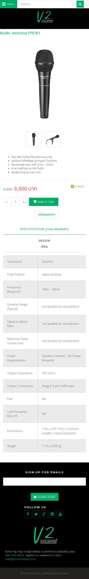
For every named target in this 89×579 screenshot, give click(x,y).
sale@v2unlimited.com (20, 559)
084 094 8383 (14, 555)
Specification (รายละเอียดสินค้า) (44, 229)
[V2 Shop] (44, 17)
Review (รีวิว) (44, 243)
